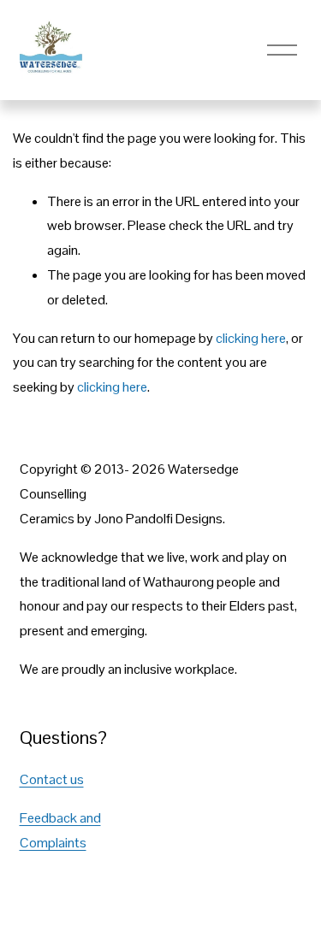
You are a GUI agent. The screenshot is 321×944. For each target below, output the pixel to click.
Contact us (52, 779)
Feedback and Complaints (60, 830)
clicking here (251, 338)
